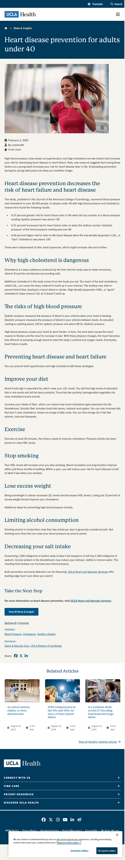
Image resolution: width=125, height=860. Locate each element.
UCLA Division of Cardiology (46, 645)
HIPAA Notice (12, 830)
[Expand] (119, 777)
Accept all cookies (106, 850)
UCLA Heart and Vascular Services (88, 571)
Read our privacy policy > (68, 842)
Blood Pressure (13, 634)
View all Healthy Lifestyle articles (98, 741)
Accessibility (91, 830)
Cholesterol (29, 634)
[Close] (117, 834)
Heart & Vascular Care (17, 645)
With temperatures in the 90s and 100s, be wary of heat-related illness (62, 712)
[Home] (6, 28)
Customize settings (79, 850)
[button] (95, 4)
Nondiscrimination (49, 830)
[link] (16, 656)
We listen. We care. (110, 830)
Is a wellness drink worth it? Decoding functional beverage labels (101, 712)
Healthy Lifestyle (46, 634)
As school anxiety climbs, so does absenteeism (18, 710)
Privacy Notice (29, 830)
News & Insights (23, 28)
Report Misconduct (72, 830)
